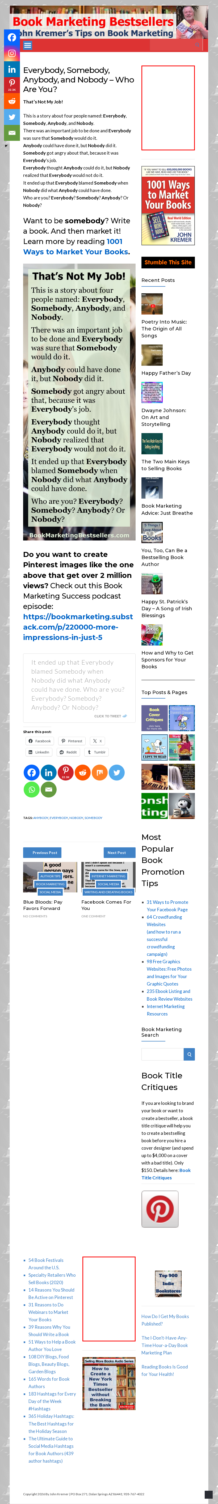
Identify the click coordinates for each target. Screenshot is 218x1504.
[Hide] (6, 146)
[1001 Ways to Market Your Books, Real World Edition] (168, 243)
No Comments (35, 916)
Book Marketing (50, 884)
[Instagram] (12, 53)
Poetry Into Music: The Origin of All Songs (164, 329)
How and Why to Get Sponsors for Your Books (167, 660)
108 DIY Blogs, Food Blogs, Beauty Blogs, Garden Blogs (48, 1364)
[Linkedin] (49, 773)
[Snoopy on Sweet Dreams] (182, 719)
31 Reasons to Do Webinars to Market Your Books (48, 1312)
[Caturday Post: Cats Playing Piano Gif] (154, 778)
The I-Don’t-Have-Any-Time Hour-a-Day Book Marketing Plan (164, 1345)
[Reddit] (83, 773)
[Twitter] (117, 773)
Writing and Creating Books (108, 892)
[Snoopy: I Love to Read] (154, 748)
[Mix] (100, 773)
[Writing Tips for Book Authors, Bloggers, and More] (182, 778)
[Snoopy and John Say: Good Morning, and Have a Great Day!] (182, 807)
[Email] (49, 789)
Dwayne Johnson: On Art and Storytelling (163, 417)
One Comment (93, 916)
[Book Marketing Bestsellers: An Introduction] (154, 807)
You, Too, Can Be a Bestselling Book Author (164, 557)
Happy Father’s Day (166, 373)
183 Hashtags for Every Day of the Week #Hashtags (52, 1401)
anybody (40, 818)
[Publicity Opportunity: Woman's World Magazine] (182, 748)
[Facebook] (32, 773)
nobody (76, 818)
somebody (93, 818)
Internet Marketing (108, 876)
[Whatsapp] (32, 789)
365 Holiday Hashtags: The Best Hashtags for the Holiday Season (51, 1423)
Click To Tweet (107, 716)
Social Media (50, 892)
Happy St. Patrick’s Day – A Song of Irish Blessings (166, 608)
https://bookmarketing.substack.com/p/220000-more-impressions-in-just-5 (78, 627)
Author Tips (50, 876)
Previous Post (45, 852)
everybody (59, 818)
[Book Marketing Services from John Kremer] (154, 719)
